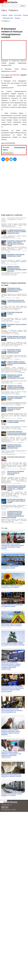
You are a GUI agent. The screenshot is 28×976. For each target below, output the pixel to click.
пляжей (13, 71)
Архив (11, 15)
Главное (4, 15)
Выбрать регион (5, 807)
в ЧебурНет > (6, 21)
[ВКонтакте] (3, 159)
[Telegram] (11, 159)
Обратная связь (4, 806)
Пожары (17, 18)
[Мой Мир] (15, 159)
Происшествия (8, 18)
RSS (14, 809)
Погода (25, 15)
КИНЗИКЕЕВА (15, 75)
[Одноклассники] (7, 159)
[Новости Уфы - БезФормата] (9, 2)
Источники (17, 15)
